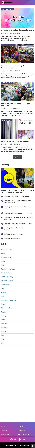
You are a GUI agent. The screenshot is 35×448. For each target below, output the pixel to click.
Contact (20, 426)
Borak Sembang (6, 257)
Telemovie (4, 327)
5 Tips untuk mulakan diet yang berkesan (17, 30)
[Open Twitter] (15, 439)
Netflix (3, 312)
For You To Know (7, 82)
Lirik (2, 296)
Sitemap (4, 430)
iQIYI (2, 288)
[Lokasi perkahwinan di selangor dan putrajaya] (17, 91)
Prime (3, 320)
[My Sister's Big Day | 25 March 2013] (17, 129)
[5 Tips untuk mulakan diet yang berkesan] (17, 18)
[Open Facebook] (11, 439)
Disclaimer (21, 430)
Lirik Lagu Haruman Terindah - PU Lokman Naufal (17, 208)
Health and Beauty (7, 9)
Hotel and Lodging (7, 281)
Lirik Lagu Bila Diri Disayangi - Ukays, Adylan (18, 213)
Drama (3, 261)
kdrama (3, 292)
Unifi (2, 339)
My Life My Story (7, 120)
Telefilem (4, 324)
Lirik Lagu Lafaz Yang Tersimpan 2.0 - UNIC (18, 224)
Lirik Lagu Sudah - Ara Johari (13, 234)
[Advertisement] (17, 365)
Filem (3, 265)
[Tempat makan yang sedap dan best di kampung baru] (17, 53)
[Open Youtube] (24, 439)
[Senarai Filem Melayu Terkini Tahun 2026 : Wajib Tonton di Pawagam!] (17, 178)
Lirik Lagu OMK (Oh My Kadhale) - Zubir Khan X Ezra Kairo (18, 218)
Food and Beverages (8, 45)
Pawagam (4, 316)
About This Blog (6, 249)
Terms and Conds (23, 434)
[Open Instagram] (19, 439)
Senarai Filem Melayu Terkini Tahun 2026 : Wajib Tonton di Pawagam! (17, 191)
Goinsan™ (27, 445)
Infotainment (5, 285)
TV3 (2, 335)
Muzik (3, 304)
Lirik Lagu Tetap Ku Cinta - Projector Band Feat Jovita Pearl (17, 202)
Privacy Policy (6, 434)
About (3, 426)
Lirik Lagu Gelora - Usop (12, 238)
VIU (2, 343)
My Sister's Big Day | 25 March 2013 (15, 141)
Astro (3, 253)
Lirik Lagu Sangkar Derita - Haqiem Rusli (17, 196)
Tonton (3, 331)
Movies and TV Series (8, 300)
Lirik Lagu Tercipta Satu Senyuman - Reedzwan (15, 229)
